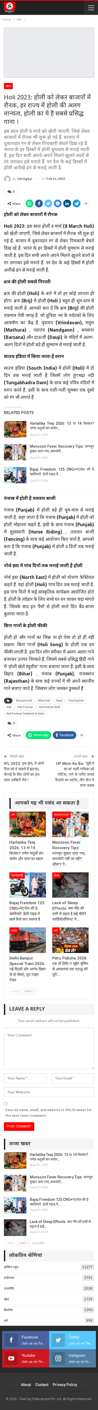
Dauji (59, 700)
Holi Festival (25, 707)
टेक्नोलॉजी (17, 875)
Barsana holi (24, 700)
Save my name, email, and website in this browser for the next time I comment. (48, 1113)
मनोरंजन (9, 1278)
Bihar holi (44, 700)
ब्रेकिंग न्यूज (11, 1267)
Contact (41, 1385)
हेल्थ (56, 875)
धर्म (13, 815)
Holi (9, 707)
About (26, 1385)
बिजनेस (8, 1310)
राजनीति (9, 1288)
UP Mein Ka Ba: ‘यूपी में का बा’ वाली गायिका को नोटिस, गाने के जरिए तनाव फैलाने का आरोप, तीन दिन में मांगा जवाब (74, 774)
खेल (6, 1299)
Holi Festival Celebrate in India (25, 713)
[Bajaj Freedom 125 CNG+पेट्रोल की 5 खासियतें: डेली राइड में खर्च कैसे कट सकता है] (15, 475)
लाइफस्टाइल (61, 815)
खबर (8, 86)
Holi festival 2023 (49, 707)
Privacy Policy (65, 1385)
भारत (14, 930)
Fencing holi (76, 700)
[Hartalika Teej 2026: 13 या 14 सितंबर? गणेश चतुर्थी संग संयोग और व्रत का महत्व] (15, 429)
